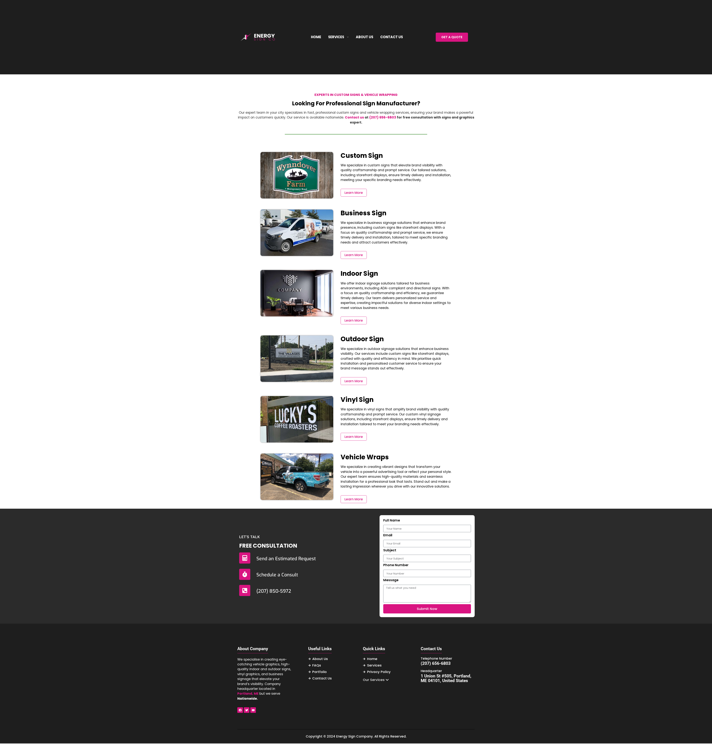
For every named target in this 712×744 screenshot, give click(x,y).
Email (387, 535)
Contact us (354, 117)
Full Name (391, 521)
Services (336, 37)
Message (390, 580)
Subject (389, 550)
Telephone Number (436, 658)
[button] (376, 680)
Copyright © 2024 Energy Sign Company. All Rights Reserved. (356, 736)
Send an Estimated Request (286, 559)
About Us (364, 37)
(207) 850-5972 (273, 591)
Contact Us (391, 37)
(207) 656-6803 (382, 117)
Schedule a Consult (277, 575)
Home (316, 37)
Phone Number (395, 565)
